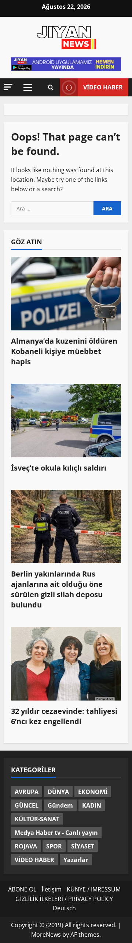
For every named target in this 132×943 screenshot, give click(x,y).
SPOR (54, 846)
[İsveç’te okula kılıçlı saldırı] (66, 420)
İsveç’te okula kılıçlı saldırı (58, 468)
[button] (8, 87)
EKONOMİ (92, 792)
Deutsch (64, 908)
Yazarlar (75, 860)
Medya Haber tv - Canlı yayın (56, 833)
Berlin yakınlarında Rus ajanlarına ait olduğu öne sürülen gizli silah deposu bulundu (57, 589)
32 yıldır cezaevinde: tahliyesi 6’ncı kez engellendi (64, 716)
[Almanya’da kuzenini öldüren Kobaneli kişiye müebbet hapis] (66, 293)
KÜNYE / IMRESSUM (94, 889)
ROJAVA (26, 846)
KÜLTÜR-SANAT (37, 819)
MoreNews (46, 934)
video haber (103, 87)
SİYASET (82, 846)
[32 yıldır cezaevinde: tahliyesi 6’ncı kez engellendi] (66, 664)
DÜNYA (58, 792)
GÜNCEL (26, 805)
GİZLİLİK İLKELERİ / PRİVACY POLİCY (64, 899)
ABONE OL (22, 889)
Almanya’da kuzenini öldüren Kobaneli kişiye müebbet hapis (64, 351)
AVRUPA (26, 792)
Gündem (60, 805)
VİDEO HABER (34, 860)
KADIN (91, 805)
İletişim (51, 889)
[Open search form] (51, 87)
